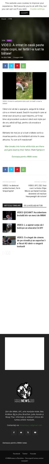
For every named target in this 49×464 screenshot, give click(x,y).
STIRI (10, 19)
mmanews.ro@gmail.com (31, 425)
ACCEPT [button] (24, 13)
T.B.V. (9, 57)
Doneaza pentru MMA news (24, 156)
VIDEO (9, 40)
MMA (5, 219)
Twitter (25, 454)
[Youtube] (35, 432)
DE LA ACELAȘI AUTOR (33, 206)
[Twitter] (11, 65)
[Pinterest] (17, 65)
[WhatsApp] (23, 65)
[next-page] (8, 253)
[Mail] (21, 432)
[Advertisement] (24, 353)
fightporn (40, 150)
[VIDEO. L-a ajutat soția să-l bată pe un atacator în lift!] (9, 227)
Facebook (16, 454)
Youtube (33, 454)
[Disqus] (24, 294)
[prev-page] (4, 253)
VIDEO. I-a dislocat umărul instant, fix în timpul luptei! (11, 188)
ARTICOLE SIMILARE (12, 206)
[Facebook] (5, 65)
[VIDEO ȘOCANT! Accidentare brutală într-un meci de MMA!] (9, 215)
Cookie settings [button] (37, 9)
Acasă (3, 19)
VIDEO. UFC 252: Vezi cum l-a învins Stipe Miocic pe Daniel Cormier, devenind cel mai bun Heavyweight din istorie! (35, 191)
